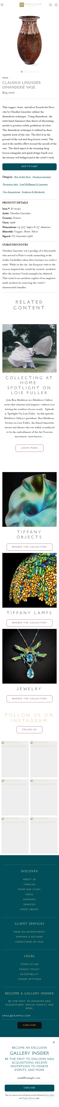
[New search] (50, 5)
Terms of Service (28, 1098)
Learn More (29, 448)
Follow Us (29, 730)
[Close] (54, 1042)
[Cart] (56, 5)
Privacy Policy (49, 1095)
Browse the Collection (29, 547)
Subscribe (29, 1025)
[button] (22, 72)
